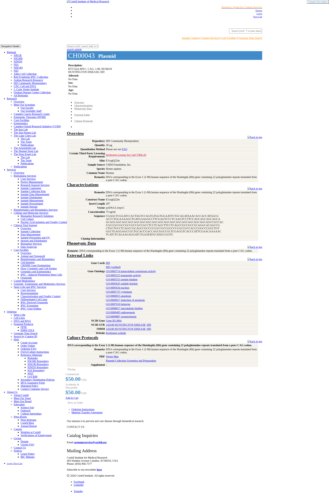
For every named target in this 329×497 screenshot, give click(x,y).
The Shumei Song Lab (26, 151)
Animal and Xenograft (33, 256)
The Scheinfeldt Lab (25, 148)
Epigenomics (21, 123)
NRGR (18, 55)
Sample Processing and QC (35, 237)
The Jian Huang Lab (25, 132)
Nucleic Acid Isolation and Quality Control (44, 222)
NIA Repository (36, 370)
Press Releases (28, 419)
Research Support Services (35, 185)
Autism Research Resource (28, 80)
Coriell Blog (27, 422)
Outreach (26, 410)
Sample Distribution (31, 197)
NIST (30, 373)
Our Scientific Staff (31, 110)
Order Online (28, 345)
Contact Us (20, 447)
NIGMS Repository (38, 361)
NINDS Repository (37, 367)
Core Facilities (228, 38)
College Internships (31, 413)
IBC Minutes (28, 456)
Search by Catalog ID (25, 336)
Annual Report (29, 426)
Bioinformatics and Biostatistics (38, 259)
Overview (19, 101)
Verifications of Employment (36, 435)
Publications (27, 144)
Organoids (26, 277)
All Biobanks (21, 95)
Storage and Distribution (34, 240)
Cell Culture (27, 219)
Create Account (29, 342)
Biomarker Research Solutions (37, 216)
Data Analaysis (29, 246)
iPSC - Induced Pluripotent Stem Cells (41, 274)
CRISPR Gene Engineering (36, 265)
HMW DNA (27, 330)
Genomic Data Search (250, 38)
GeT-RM (32, 376)
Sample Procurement (32, 203)
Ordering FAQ (28, 348)
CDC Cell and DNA (25, 86)
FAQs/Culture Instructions (35, 351)
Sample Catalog (190, 38)
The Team (26, 141)
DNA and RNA (22, 321)
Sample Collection (30, 231)
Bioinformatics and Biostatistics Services (36, 209)
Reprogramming (29, 293)
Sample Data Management (35, 194)
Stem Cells (19, 314)
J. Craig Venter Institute (26, 89)
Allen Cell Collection (25, 73)
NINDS (18, 61)
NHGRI (18, 67)
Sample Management (32, 200)
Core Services (28, 178)
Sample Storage (29, 206)
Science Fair (27, 407)
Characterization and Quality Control (40, 296)
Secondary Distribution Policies (38, 379)
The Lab (25, 138)
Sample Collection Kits (33, 191)
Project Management (32, 182)
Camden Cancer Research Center (32, 114)
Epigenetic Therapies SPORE (30, 117)
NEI (16, 70)
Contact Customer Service (35, 389)
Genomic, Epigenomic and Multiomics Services (39, 283)
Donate (24, 441)
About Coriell (21, 395)
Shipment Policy (29, 385)
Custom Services (210, 38)
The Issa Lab (21, 129)
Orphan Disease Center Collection (32, 92)
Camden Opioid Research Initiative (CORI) (37, 126)
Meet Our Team (22, 398)
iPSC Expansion (29, 305)
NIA (16, 64)
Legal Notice (28, 453)
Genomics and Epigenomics (36, 271)
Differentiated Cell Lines (34, 299)
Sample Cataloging (31, 188)
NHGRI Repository (38, 364)
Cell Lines (19, 317)
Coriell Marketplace (24, 280)
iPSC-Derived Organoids (34, 302)
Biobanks (32, 358)
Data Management (30, 234)
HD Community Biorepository (30, 83)
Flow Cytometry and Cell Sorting (39, 268)
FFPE (24, 327)
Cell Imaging (28, 262)
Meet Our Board (23, 401)
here (99, 469)
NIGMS (18, 58)
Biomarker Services (31, 243)
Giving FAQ (27, 444)
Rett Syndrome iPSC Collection (31, 77)
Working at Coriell (31, 432)
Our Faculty (27, 107)
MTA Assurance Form (33, 382)
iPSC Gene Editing (31, 308)
